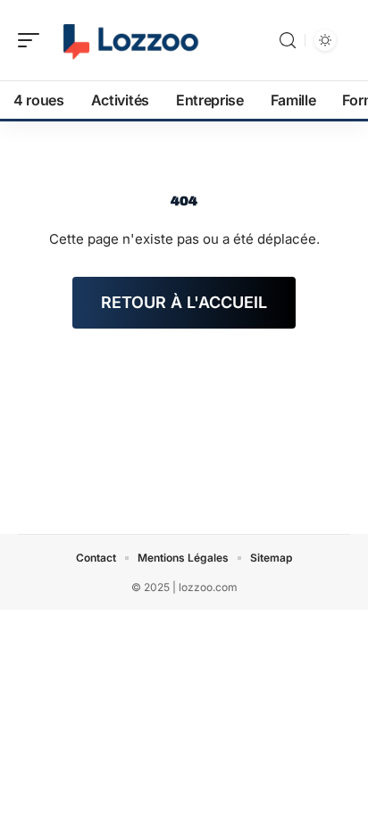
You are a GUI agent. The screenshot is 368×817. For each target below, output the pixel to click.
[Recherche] (287, 40)
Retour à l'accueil (184, 302)
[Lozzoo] (128, 40)
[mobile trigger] (33, 40)
